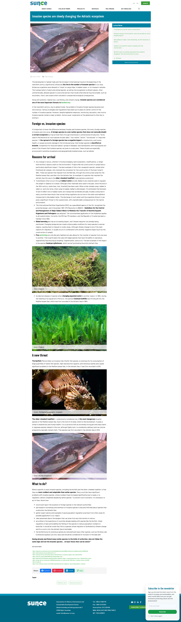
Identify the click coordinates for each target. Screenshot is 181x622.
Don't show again (156, 616)
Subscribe (162, 612)
